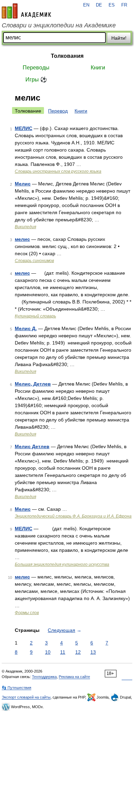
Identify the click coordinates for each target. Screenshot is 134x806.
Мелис (23, 183)
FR (124, 5)
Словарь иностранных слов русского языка (58, 171)
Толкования (67, 56)
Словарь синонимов (34, 260)
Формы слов (27, 612)
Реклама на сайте (74, 677)
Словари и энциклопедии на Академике (59, 25)
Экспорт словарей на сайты (26, 697)
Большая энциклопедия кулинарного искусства (62, 564)
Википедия (25, 226)
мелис (22, 239)
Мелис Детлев (32, 446)
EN (86, 5)
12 (78, 652)
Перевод (58, 111)
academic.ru (26, 10)
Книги (98, 67)
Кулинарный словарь (35, 316)
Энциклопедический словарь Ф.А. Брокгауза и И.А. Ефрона (73, 516)
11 (62, 652)
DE (99, 5)
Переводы (36, 67)
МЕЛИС (23, 128)
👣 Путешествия (16, 688)
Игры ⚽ (36, 79)
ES (112, 5)
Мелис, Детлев (33, 384)
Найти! (118, 38)
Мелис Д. (26, 328)
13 (93, 652)
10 (48, 652)
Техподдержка (44, 677)
